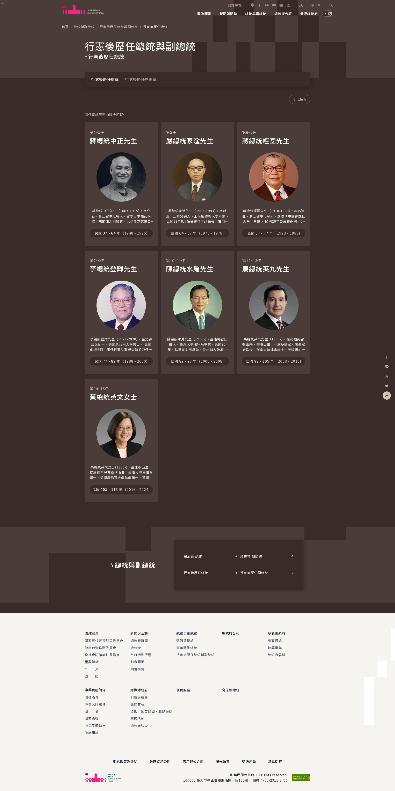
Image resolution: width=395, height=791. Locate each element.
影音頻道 (137, 661)
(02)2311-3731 (275, 780)
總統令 (135, 647)
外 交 (92, 668)
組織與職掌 (139, 697)
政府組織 (92, 732)
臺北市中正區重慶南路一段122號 (222, 780)
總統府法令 (139, 725)
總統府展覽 (276, 654)
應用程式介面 (193, 761)
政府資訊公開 (160, 761)
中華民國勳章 (95, 725)
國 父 (92, 711)
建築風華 (275, 647)
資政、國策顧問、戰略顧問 (151, 711)
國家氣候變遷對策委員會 (104, 640)
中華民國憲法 (95, 704)
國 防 (92, 675)
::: (2, 2)
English (299, 99)
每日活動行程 (140, 654)
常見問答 (275, 761)
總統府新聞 (139, 640)
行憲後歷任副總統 (141, 79)
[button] (331, 5)
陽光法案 (223, 761)
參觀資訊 (275, 640)
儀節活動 (137, 718)
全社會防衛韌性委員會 (102, 654)
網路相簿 (137, 668)
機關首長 (137, 704)
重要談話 (92, 661)
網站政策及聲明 (125, 761)
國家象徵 (92, 718)
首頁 (65, 26)
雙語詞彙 (249, 761)
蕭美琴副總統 (186, 647)
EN (318, 5)
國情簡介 (92, 697)
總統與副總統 (84, 26)
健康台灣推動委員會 (100, 647)
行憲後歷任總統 (105, 79)
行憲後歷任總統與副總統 (119, 26)
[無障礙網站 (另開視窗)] (301, 777)
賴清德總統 (185, 640)
